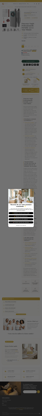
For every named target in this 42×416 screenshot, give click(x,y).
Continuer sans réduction (21, 225)
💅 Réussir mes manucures (21, 216)
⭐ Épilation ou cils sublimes (21, 219)
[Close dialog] (32, 190)
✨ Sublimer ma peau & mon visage (21, 213)
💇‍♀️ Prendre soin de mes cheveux (21, 222)
